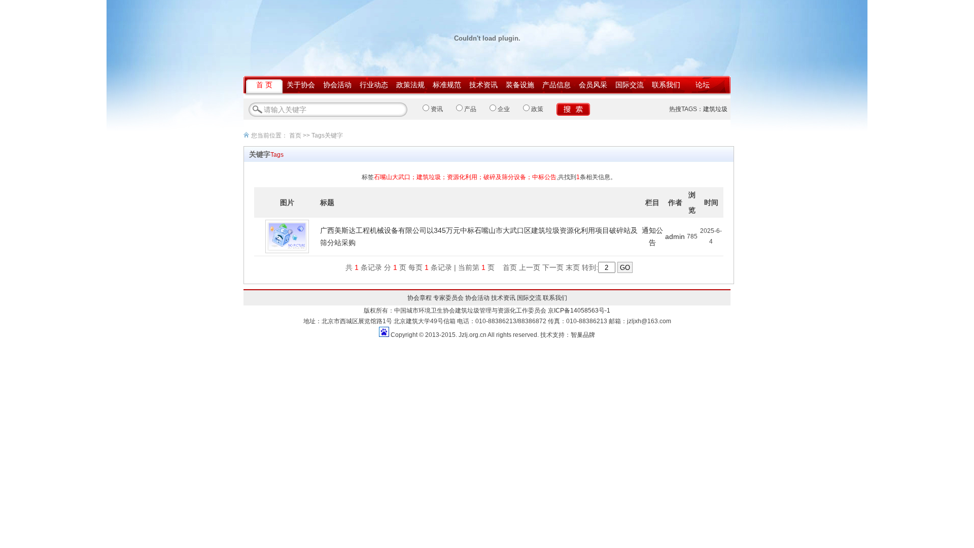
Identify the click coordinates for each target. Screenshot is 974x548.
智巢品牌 (583, 334)
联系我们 (666, 85)
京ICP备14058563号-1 (579, 310)
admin (675, 236)
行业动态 (374, 85)
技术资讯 (483, 85)
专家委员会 (448, 297)
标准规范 (447, 85)
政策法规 (410, 85)
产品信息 (556, 85)
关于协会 (301, 85)
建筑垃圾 (715, 109)
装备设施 (520, 85)
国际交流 (629, 85)
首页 (295, 135)
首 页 (264, 85)
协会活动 (337, 85)
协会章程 (419, 297)
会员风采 (593, 85)
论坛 (702, 85)
